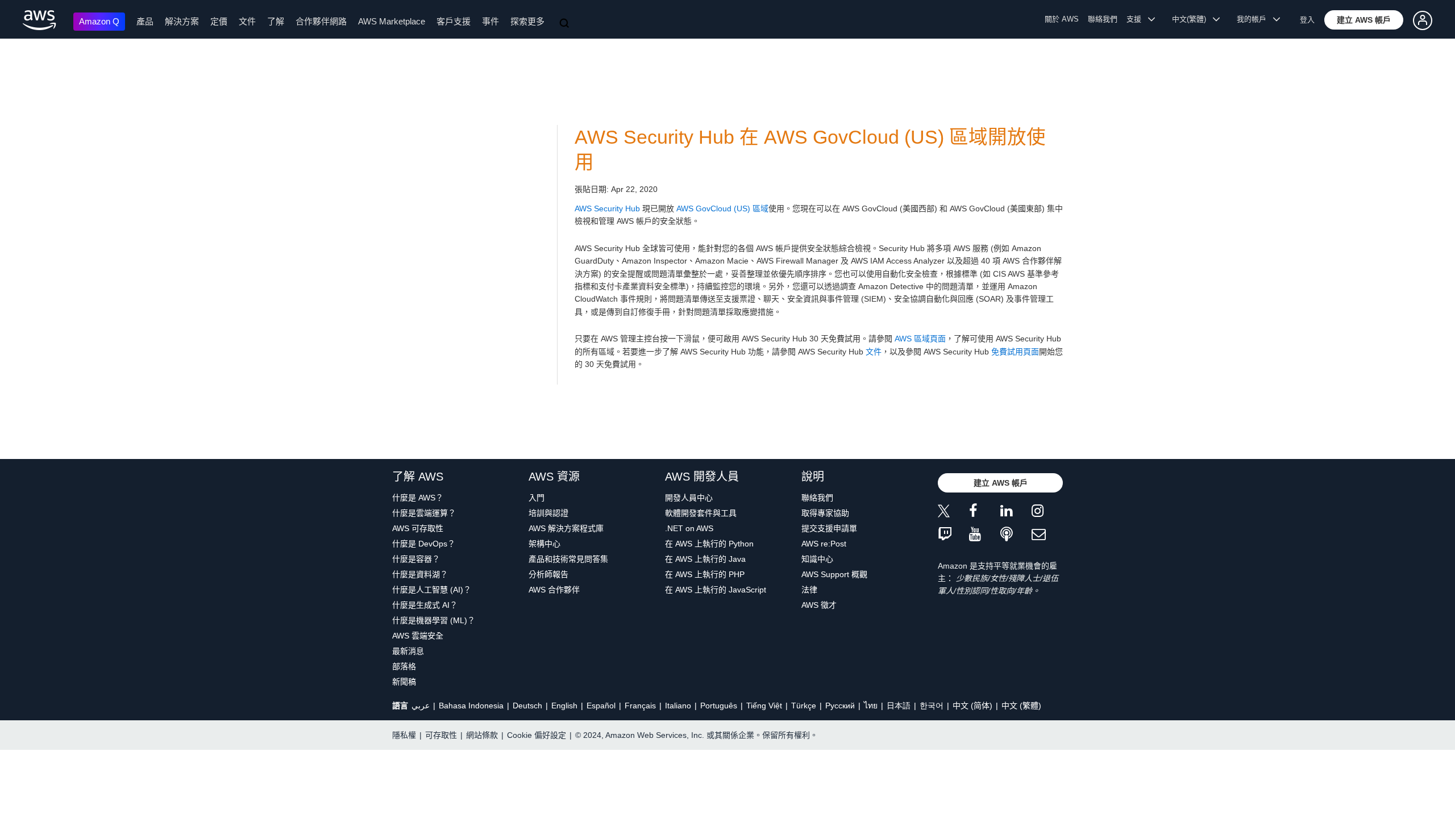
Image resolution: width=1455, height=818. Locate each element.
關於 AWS (1062, 19)
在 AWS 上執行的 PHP (705, 574)
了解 (275, 21)
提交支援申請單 (829, 528)
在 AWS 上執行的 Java (705, 559)
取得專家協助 (825, 512)
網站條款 (482, 735)
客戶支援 (453, 21)
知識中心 (817, 559)
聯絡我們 (1102, 19)
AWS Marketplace (391, 21)
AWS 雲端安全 (417, 635)
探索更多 (527, 21)
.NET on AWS (689, 528)
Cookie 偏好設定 (536, 735)
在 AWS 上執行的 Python (709, 543)
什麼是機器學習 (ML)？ (433, 620)
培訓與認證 (548, 512)
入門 (536, 497)
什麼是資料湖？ (420, 574)
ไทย (871, 705)
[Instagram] (1047, 512)
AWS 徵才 (819, 605)
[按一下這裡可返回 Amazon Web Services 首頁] (39, 20)
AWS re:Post (823, 543)
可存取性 (441, 735)
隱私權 (404, 735)
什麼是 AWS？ (417, 497)
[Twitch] (953, 534)
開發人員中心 (689, 497)
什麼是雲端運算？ (424, 512)
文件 (247, 21)
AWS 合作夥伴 (554, 589)
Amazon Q (99, 21)
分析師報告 (548, 574)
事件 (490, 21)
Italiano (678, 705)
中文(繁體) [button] (1192, 19)
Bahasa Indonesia (471, 705)
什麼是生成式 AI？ (425, 605)
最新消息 (408, 651)
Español (601, 705)
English (564, 705)
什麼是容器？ (416, 559)
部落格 (404, 666)
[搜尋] (565, 24)
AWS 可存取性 (417, 528)
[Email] (1047, 534)
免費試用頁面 (1015, 351)
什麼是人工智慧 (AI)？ (431, 589)
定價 (218, 21)
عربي (420, 705)
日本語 (899, 705)
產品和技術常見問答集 (568, 559)
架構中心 (544, 543)
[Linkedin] (1016, 512)
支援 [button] (1137, 19)
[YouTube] (984, 534)
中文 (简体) (972, 705)
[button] (1363, 20)
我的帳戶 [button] (1255, 19)
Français (640, 705)
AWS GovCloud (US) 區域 (722, 208)
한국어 (931, 705)
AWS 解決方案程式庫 (566, 528)
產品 (144, 21)
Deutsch (527, 705)
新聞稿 (404, 681)
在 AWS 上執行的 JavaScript (715, 589)
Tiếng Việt (764, 705)
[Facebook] (984, 512)
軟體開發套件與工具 (701, 512)
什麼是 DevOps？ (423, 543)
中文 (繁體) (1021, 705)
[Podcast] (1016, 534)
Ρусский (840, 705)
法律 (809, 589)
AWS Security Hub (607, 208)
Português (718, 705)
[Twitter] (953, 512)
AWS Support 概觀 (834, 574)
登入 (1307, 19)
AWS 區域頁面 (920, 338)
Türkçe (803, 705)
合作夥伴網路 (321, 21)
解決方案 (182, 21)
